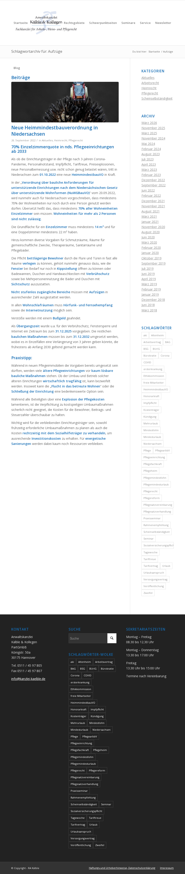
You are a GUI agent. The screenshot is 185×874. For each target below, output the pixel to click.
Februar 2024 (151, 149)
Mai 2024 (148, 144)
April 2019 (148, 279)
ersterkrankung (152, 369)
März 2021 (149, 216)
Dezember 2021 (153, 201)
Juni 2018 (148, 305)
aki (145, 335)
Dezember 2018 (153, 299)
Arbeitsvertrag (152, 342)
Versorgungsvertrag (155, 579)
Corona (165, 355)
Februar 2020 (151, 247)
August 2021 (150, 211)
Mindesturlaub (152, 437)
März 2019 (149, 284)
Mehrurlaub (150, 423)
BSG (145, 348)
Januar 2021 (150, 222)
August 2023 (150, 154)
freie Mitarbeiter (153, 382)
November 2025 (153, 128)
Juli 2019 (147, 268)
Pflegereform (151, 498)
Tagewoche (150, 552)
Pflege (147, 450)
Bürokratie (149, 355)
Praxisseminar (152, 518)
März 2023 (149, 169)
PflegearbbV (162, 450)
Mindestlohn (151, 430)
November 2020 (153, 227)
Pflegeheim (150, 470)
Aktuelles (47, 140)
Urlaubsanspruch (153, 572)
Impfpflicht (150, 403)
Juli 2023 (147, 159)
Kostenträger (151, 410)
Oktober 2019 (151, 258)
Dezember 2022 (153, 180)
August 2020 (150, 232)
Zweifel (148, 593)
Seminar (148, 538)
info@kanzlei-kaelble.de (28, 679)
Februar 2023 (151, 175)
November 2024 (153, 138)
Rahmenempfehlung (156, 525)
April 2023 (148, 164)
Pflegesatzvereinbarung (157, 504)
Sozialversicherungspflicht (158, 545)
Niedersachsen (152, 443)
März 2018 (149, 310)
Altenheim (157, 335)
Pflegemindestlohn (154, 477)
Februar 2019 (151, 289)
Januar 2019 (150, 294)
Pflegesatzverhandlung (157, 511)
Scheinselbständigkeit (157, 98)
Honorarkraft (151, 396)
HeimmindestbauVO (155, 389)
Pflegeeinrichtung (154, 457)
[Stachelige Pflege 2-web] (65, 102)
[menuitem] (20, 22)
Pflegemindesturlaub (156, 484)
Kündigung (149, 416)
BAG (167, 342)
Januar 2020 (150, 253)
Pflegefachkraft (152, 464)
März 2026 (149, 123)
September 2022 (153, 185)
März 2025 (149, 133)
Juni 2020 (148, 237)
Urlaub (166, 565)
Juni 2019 (148, 274)
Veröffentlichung (153, 586)
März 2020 (149, 242)
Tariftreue (149, 559)
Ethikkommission (153, 376)
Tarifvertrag (150, 565)
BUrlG (156, 348)
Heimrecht (60, 140)
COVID (147, 362)
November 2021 (153, 206)
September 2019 (153, 263)
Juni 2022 (148, 190)
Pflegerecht (76, 140)
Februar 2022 (151, 195)
